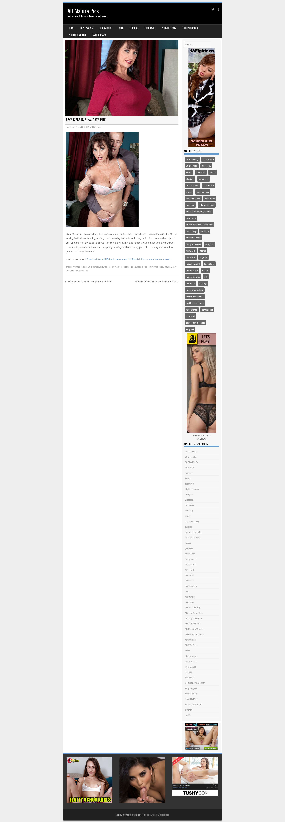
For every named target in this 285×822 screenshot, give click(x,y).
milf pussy (190, 283)
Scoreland (189, 677)
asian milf (189, 483)
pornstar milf (207, 309)
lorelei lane (209, 263)
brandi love (204, 178)
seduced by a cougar (195, 322)
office (187, 650)
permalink (83, 270)
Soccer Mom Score (193, 704)
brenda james (192, 185)
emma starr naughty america (199, 211)
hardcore (205, 231)
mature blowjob (193, 276)
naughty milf (170, 266)
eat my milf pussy (156, 266)
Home (71, 28)
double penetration (193, 532)
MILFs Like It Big (192, 607)
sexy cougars (191, 688)
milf (121, 28)
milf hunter (189, 596)
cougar (188, 515)
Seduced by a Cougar (195, 682)
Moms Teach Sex (192, 623)
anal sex (189, 472)
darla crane (210, 198)
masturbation (192, 270)
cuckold (188, 526)
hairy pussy (191, 231)
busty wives (86, 28)
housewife (150, 28)
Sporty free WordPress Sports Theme (132, 815)
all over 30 (206, 165)
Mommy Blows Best (194, 612)
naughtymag (191, 309)
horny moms (106, 28)
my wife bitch (191, 639)
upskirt (188, 715)
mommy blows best (194, 290)
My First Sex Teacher (194, 629)
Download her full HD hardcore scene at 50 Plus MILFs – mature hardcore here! (128, 259)
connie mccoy (203, 191)
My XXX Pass (191, 645)
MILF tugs (189, 602)
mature (205, 270)
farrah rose (191, 218)
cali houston (208, 185)
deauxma (190, 204)
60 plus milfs (191, 165)
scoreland (190, 316)
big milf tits (200, 172)
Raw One (96, 126)
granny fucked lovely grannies (199, 224)
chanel (189, 191)
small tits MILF (191, 698)
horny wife (190, 250)
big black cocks (192, 489)
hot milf (203, 250)
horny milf (209, 244)
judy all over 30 (193, 263)
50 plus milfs (93, 266)
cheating (189, 510)
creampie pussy (193, 198)
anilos (188, 172)
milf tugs (203, 283)
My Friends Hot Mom (194, 634)
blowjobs (104, 266)
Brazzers (189, 499)
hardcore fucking (193, 237)
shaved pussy (169, 28)
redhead (189, 672)
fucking (134, 28)
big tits (145, 266)
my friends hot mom (195, 303)
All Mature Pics (83, 11)
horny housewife (193, 244)
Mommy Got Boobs (193, 618)
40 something (192, 159)
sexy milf (190, 329)
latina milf (189, 580)
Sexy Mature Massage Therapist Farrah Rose (88, 281)
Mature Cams (99, 35)
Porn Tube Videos (77, 35)
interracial (189, 575)
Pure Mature (190, 666)
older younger (190, 28)
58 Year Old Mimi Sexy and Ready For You (156, 281)
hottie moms (190, 564)
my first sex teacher (194, 296)
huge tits (203, 257)
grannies (189, 548)
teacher (188, 709)
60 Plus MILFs (191, 462)
